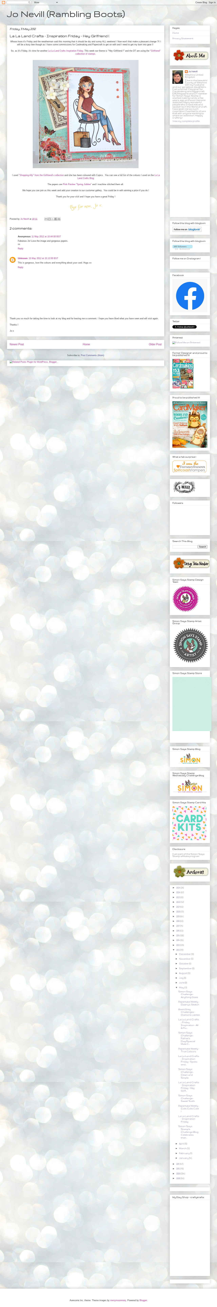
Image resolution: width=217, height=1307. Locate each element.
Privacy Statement (182, 38)
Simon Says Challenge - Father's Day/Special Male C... (186, 1038)
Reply (20, 248)
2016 (178, 931)
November (185, 959)
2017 (178, 926)
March (183, 1148)
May (181, 987)
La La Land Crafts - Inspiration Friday (188, 1119)
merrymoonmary (118, 1300)
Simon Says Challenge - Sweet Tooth (186, 1098)
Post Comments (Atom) (92, 355)
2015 (178, 935)
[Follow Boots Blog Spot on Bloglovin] (187, 231)
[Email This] (46, 219)
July (181, 978)
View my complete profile (186, 121)
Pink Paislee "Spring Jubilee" (77, 184)
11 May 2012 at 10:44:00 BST (46, 236)
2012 (178, 950)
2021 (178, 907)
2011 (178, 1164)
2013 (178, 945)
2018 (178, 921)
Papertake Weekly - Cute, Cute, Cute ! (188, 1109)
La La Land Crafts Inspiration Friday (65, 51)
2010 (178, 1169)
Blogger (143, 1300)
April (182, 1144)
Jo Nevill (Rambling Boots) (66, 14)
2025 (178, 888)
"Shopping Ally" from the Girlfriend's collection (41, 175)
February (184, 1153)
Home (86, 344)
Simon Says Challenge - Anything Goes (188, 994)
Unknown (23, 258)
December (185, 954)
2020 (178, 912)
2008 (178, 1178)
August (183, 973)
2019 (178, 916)
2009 (178, 1173)
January (184, 1158)
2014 (178, 940)
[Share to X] (52, 219)
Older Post (155, 344)
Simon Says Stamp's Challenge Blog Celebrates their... (188, 1132)
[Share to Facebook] (55, 219)
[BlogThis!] (49, 219)
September (185, 968)
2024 (178, 892)
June (182, 983)
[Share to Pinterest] (59, 219)
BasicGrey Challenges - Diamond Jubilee (189, 1012)
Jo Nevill (193, 71)
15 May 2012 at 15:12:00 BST (43, 258)
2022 (178, 902)
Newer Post (17, 344)
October (184, 963)
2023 (178, 897)
